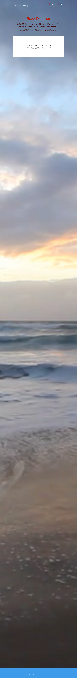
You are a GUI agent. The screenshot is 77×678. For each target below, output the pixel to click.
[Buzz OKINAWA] (61, 4)
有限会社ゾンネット (24, 674)
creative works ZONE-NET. (37, 674)
